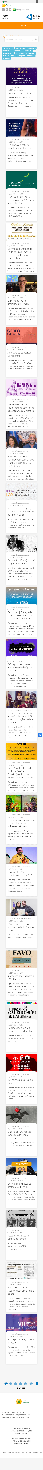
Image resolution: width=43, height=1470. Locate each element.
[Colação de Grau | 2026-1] (21, 77)
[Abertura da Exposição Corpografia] (21, 337)
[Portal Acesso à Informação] (22, 1403)
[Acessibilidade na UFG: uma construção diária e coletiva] (21, 700)
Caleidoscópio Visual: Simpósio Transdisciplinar (21, 1029)
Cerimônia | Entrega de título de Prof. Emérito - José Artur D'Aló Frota (20, 615)
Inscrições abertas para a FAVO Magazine (21, 977)
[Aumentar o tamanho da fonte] (3, 9)
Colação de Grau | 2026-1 (21, 92)
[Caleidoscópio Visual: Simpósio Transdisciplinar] (21, 1012)
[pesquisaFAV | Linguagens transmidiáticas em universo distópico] (21, 804)
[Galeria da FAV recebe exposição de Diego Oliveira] (21, 1116)
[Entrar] (1, 2)
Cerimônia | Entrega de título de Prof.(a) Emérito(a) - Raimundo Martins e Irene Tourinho (21, 773)
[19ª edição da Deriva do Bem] (21, 1064)
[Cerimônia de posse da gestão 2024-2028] (21, 1168)
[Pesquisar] (36, 39)
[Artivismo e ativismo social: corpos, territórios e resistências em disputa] (21, 389)
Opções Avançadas (33, 41)
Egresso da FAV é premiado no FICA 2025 (20, 873)
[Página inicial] (5, 18)
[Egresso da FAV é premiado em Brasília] (21, 285)
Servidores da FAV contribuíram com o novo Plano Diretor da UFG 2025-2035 (21, 461)
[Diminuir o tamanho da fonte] (7, 9)
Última (37, 1383)
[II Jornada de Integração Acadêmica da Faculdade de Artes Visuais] (21, 493)
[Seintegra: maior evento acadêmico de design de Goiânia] (21, 648)
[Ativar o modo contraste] (10, 9)
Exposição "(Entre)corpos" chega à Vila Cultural (21, 562)
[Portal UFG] (33, 19)
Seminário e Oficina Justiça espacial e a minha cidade (21, 1290)
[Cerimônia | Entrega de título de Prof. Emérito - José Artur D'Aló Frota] (21, 597)
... (31, 1384)
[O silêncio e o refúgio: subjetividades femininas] (21, 129)
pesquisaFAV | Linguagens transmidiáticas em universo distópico (21, 823)
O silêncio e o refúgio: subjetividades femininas (20, 146)
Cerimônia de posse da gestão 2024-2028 (19, 1185)
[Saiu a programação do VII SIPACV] (21, 1324)
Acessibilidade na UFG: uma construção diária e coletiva (20, 719)
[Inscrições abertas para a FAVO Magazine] (21, 960)
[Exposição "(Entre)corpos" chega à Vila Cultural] (21, 545)
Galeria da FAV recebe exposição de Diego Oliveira (19, 1134)
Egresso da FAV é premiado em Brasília (19, 302)
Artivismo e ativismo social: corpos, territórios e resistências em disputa (21, 407)
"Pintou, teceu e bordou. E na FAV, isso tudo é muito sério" (21, 927)
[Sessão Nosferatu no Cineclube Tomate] (21, 1220)
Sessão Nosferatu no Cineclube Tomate (19, 1237)
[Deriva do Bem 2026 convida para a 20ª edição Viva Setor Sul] (21, 181)
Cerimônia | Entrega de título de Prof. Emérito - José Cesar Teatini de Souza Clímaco (20, 253)
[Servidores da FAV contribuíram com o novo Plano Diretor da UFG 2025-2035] (21, 441)
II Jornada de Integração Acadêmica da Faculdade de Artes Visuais (21, 511)
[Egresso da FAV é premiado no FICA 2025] (21, 856)
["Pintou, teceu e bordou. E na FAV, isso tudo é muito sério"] (21, 908)
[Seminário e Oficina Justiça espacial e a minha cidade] (21, 1272)
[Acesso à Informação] (7, 5)
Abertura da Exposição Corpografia (20, 354)
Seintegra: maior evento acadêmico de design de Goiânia (20, 667)
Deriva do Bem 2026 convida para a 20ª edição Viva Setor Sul (21, 199)
